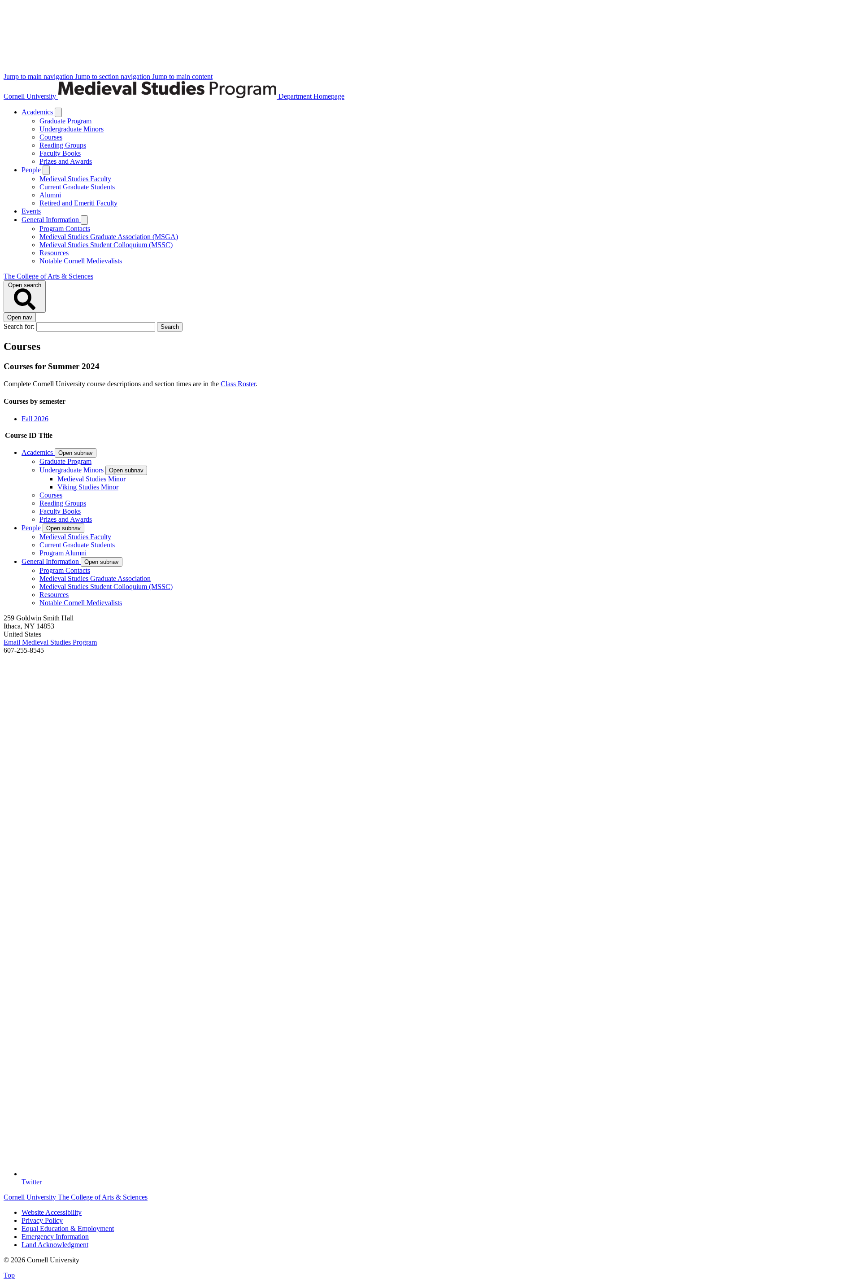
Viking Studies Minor (87, 487)
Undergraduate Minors (71, 129)
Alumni (50, 195)
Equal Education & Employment (68, 1228)
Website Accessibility (52, 1212)
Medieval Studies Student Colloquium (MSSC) (106, 245)
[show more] (58, 112)
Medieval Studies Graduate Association (95, 578)
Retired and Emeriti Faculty (78, 203)
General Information (51, 219)
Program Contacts (64, 228)
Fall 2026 (35, 419)
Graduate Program (65, 121)
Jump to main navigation (39, 76)
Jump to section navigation (113, 76)
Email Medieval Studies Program (50, 642)
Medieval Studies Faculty (75, 179)
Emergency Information (55, 1236)
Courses (50, 137)
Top (9, 1275)
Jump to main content (182, 76)
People (32, 170)
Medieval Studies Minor (91, 479)
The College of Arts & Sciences (48, 276)
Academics (38, 112)
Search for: (20, 326)
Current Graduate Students (77, 187)
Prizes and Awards (65, 161)
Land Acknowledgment (55, 1244)
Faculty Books (60, 153)
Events (31, 211)
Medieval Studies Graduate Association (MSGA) (108, 236)
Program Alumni (63, 553)
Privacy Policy (42, 1220)
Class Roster (238, 384)
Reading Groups (62, 145)
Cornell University (31, 96)
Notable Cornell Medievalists (80, 261)
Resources (54, 253)
